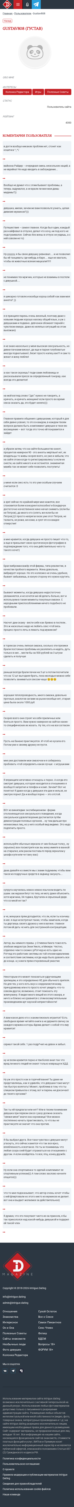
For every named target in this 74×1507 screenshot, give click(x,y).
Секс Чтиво (45, 1327)
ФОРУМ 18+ (45, 1349)
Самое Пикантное (49, 1322)
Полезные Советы (58, 92)
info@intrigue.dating (14, 1296)
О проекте (8, 1469)
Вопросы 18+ (46, 1344)
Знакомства (10, 1316)
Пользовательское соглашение (21, 1463)
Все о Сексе (45, 1316)
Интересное (10, 1322)
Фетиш (42, 1333)
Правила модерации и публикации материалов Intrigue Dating (35, 1476)
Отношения (10, 1311)
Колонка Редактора (17, 92)
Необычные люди (14, 1344)
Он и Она (8, 1327)
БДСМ (42, 1338)
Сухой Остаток (47, 1311)
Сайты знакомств (14, 1338)
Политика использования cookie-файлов (27, 1489)
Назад (7, 20)
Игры (38, 92)
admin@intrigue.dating (15, 1302)
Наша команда (11, 1494)
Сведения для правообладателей (22, 1483)
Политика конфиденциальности (22, 1458)
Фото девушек (12, 1349)
